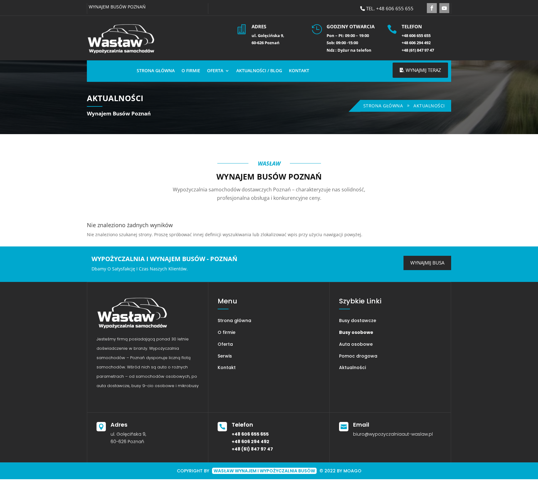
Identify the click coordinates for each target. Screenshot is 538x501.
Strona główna (156, 70)
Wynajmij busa (427, 263)
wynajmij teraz (423, 70)
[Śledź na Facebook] (432, 8)
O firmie (191, 70)
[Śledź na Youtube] (444, 8)
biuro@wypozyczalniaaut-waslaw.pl (393, 434)
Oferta (215, 70)
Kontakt (299, 70)
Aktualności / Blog (259, 70)
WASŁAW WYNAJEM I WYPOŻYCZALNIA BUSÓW (264, 471)
